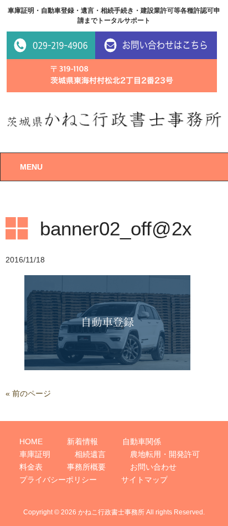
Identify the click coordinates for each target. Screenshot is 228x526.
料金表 (31, 466)
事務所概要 (86, 466)
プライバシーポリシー (58, 479)
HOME (31, 441)
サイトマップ (144, 479)
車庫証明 (34, 454)
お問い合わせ (153, 466)
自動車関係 (141, 441)
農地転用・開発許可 (165, 454)
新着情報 (82, 441)
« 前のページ (28, 393)
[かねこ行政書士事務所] (114, 118)
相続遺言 (90, 454)
